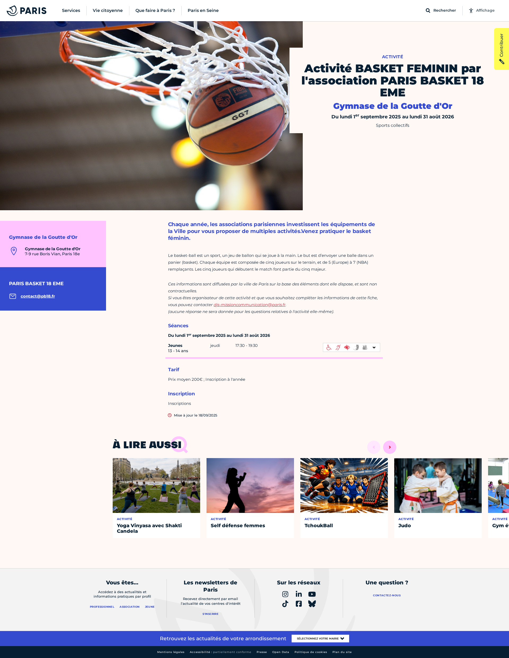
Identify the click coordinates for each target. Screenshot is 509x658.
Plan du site (342, 652)
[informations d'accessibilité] (351, 347)
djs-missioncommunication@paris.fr (250, 304)
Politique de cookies (311, 652)
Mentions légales (171, 652)
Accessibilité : (220, 652)
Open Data (280, 652)
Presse (262, 652)
